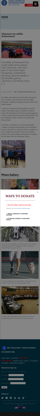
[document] (20, 208)
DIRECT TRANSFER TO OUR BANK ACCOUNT (17, 214)
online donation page (24, 208)
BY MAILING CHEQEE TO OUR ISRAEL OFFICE (18, 219)
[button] (37, 192)
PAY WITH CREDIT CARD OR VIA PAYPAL (19, 205)
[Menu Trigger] (35, 3)
